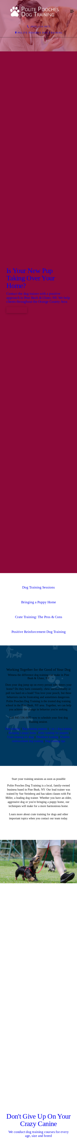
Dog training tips (55, 966)
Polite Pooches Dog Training (40, 32)
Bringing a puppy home (22, 957)
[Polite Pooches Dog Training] (34, 11)
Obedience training (47, 961)
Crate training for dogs (20, 961)
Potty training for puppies (53, 957)
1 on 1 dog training (60, 953)
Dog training (12, 953)
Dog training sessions (34, 953)
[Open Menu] (72, 11)
